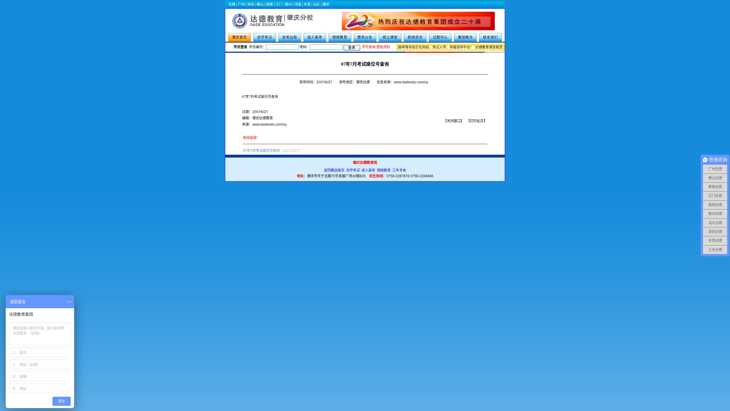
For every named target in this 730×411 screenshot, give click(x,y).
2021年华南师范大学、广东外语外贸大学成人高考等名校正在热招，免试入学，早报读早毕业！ (397, 47)
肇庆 (326, 5)
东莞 (307, 5)
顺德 (269, 5)
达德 (231, 5)
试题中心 (440, 37)
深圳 (250, 5)
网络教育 (339, 37)
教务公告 (365, 37)
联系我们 (490, 37)
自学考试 (264, 37)
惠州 (288, 5)
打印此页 (477, 121)
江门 (278, 5)
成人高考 (314, 37)
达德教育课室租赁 (485, 47)
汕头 (316, 5)
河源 (297, 5)
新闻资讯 (415, 37)
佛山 (260, 5)
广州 (241, 5)
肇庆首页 (239, 37)
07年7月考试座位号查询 (260, 97)
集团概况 (465, 37)
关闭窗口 (454, 121)
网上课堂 (390, 37)
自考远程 (289, 37)
